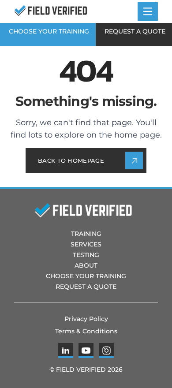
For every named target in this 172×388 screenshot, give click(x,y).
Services (86, 244)
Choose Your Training (49, 31)
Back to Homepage (71, 160)
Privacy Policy (86, 319)
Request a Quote (135, 31)
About (86, 265)
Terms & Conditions (86, 331)
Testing (86, 255)
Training (86, 234)
